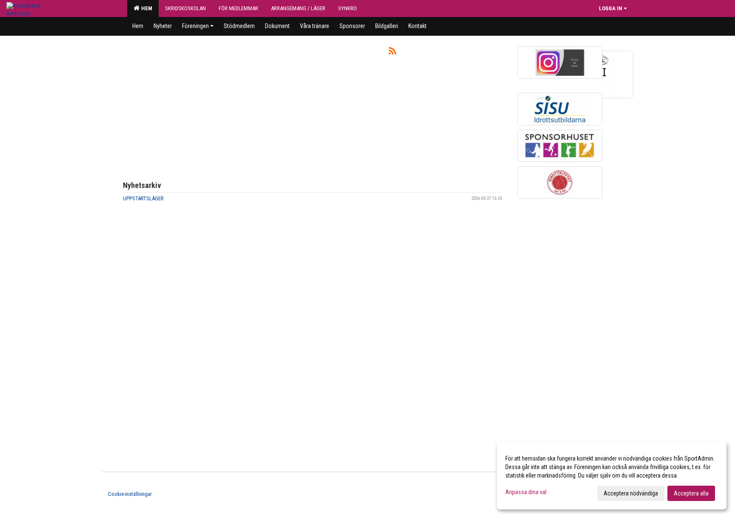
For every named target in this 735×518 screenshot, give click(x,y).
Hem (145, 8)
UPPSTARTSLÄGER (143, 198)
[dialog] (611, 475)
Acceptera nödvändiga (631, 493)
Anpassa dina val (526, 492)
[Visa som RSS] (392, 52)
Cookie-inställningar (130, 494)
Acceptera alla (691, 493)
